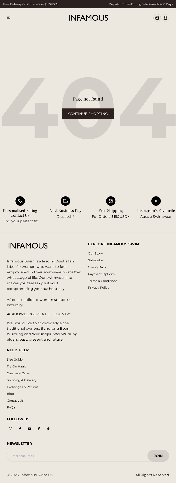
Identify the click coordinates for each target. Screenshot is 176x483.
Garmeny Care (18, 373)
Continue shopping (88, 114)
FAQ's (11, 407)
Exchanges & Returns (22, 387)
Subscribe (95, 260)
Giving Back (97, 267)
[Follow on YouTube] (29, 428)
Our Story (95, 253)
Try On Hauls (16, 366)
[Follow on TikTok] (48, 428)
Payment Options (101, 274)
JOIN (160, 457)
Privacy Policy (98, 287)
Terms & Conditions (102, 281)
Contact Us (15, 400)
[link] (65, 210)
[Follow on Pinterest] (38, 428)
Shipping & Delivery (21, 380)
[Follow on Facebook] (20, 428)
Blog (10, 394)
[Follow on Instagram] (10, 428)
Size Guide (15, 359)
